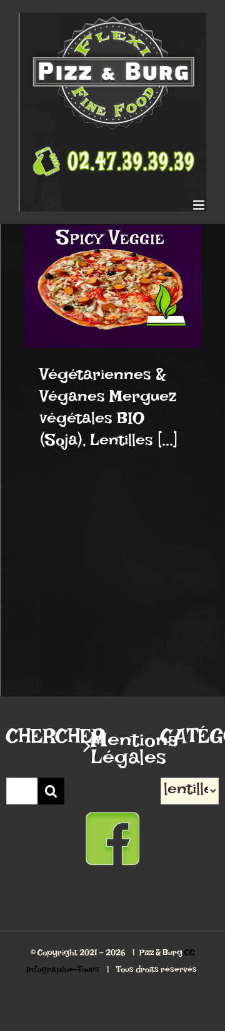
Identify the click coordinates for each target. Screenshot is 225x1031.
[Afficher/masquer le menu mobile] (199, 205)
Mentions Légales (113, 754)
